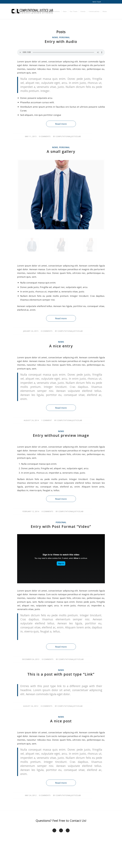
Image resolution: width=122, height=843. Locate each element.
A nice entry (61, 346)
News (55, 37)
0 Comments (45, 136)
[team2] (61, 244)
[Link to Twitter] (111, 2)
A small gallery (61, 151)
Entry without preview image (61, 435)
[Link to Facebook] (107, 2)
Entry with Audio (61, 41)
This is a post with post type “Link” (60, 674)
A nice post (61, 721)
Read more (61, 123)
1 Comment (46, 420)
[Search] (110, 11)
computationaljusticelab (68, 136)
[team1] (90, 244)
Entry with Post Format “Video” (61, 526)
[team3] (61, 194)
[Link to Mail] (104, 2)
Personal (64, 37)
